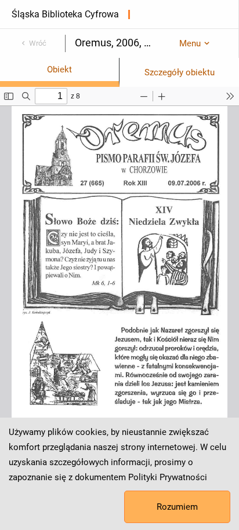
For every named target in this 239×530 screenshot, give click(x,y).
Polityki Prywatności (167, 477)
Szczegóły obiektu (179, 72)
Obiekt (59, 69)
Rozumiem (177, 507)
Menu (190, 43)
